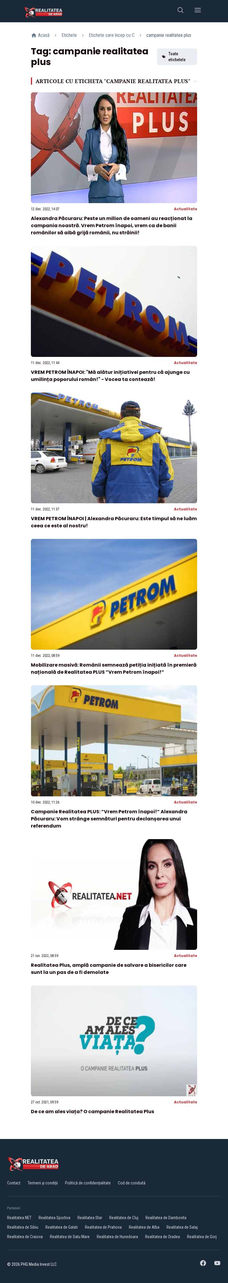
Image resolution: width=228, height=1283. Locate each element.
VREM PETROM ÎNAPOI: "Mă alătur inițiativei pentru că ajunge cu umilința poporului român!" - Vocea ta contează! (110, 376)
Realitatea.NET (19, 1217)
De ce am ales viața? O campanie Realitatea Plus (92, 1111)
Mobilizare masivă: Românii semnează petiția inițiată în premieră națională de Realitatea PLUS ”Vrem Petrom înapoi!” (114, 668)
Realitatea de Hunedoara (117, 1236)
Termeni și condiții (43, 1183)
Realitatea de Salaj (182, 1227)
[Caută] (180, 11)
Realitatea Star (89, 1217)
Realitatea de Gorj (202, 1236)
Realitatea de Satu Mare (70, 1236)
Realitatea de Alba (144, 1227)
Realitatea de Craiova (25, 1236)
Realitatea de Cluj (123, 1217)
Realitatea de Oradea (162, 1236)
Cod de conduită (131, 1183)
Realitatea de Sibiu (22, 1227)
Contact (13, 1183)
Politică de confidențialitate (88, 1183)
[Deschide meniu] (197, 11)
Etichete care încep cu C (111, 35)
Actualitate (185, 208)
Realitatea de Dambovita (165, 1217)
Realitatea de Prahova (103, 1227)
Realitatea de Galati (61, 1227)
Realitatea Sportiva (54, 1217)
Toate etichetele (177, 56)
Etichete (69, 35)
